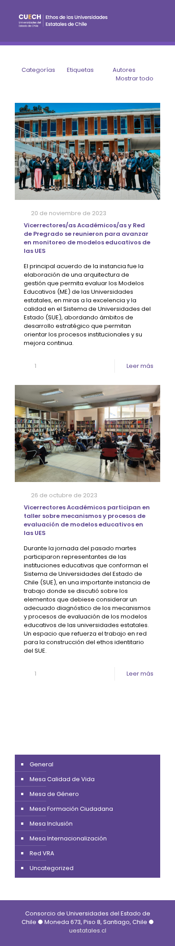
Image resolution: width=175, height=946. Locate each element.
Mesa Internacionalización (68, 838)
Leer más (140, 366)
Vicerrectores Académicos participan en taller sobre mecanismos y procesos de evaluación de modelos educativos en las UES (87, 520)
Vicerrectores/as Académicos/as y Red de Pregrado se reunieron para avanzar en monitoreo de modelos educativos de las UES (87, 238)
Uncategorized (52, 868)
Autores (124, 70)
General (41, 764)
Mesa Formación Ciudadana (71, 809)
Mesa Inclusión (51, 823)
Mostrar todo (134, 78)
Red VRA (42, 853)
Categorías (38, 70)
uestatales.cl (87, 930)
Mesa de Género (54, 794)
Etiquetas (80, 70)
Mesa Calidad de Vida (62, 779)
